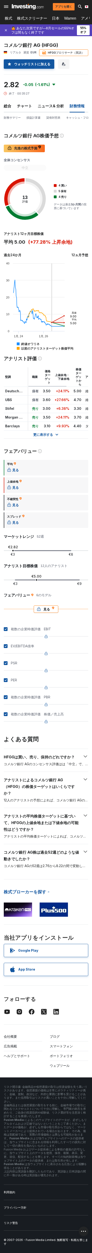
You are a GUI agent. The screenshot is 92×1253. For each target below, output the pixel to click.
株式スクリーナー (32, 18)
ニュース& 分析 (51, 106)
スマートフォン (61, 1046)
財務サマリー (12, 117)
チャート (24, 106)
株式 (8, 18)
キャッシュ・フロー (79, 117)
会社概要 (10, 1036)
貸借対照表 (53, 117)
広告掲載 (10, 1046)
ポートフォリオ (61, 1056)
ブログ (55, 1036)
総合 (7, 106)
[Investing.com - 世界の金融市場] (28, 6)
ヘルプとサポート (17, 1056)
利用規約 (9, 1192)
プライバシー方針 (15, 1207)
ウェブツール (60, 1065)
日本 (55, 18)
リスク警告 (11, 1223)
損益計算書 (33, 117)
